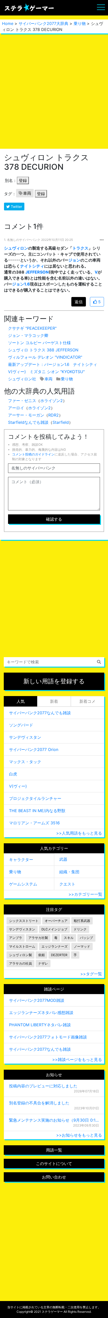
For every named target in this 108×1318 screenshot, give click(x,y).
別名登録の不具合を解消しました (39, 1102)
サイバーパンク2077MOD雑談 (36, 1000)
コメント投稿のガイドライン (33, 454)
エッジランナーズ (54, 946)
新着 (54, 701)
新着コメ (87, 701)
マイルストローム (22, 946)
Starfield (60, 422)
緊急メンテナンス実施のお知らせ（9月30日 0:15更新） (54, 1120)
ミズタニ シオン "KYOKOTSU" (57, 371)
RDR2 (53, 415)
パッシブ (86, 938)
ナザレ (43, 963)
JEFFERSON (37, 272)
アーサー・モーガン (26, 415)
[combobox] (54, 662)
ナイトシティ (32, 266)
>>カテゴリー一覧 (85, 894)
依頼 (41, 955)
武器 (63, 859)
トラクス (80, 248)
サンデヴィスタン (25, 737)
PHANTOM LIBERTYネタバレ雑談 (40, 1024)
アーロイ (16, 407)
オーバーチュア (56, 921)
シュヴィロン (16, 248)
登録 (23, 180)
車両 (27, 193)
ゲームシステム (23, 883)
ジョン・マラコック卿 (28, 335)
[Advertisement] (54, 91)
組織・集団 (69, 871)
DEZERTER (59, 955)
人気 (21, 701)
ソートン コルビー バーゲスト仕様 (39, 342)
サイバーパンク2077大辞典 (43, 23)
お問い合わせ (54, 1176)
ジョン (74, 260)
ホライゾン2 (51, 400)
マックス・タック (25, 761)
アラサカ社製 (38, 938)
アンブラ (15, 938)
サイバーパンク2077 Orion (33, 749)
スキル (69, 938)
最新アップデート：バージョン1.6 (38, 364)
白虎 (13, 773)
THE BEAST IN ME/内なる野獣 (37, 810)
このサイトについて (54, 1163)
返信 (79, 301)
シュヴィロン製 (20, 955)
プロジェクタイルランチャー (35, 798)
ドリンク (80, 929)
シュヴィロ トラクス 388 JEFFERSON (43, 349)
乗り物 (80, 23)
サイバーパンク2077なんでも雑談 (40, 712)
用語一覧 (54, 1150)
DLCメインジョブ (54, 929)
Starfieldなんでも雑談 (28, 422)
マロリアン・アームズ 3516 (34, 822)
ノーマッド (82, 946)
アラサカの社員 (20, 963)
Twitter (16, 206)
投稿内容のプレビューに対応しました (43, 1085)
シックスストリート (23, 921)
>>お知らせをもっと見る (79, 1135)
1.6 (27, 284)
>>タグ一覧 (91, 973)
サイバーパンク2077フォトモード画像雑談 (48, 1036)
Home (7, 23)
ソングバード (21, 725)
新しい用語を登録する (54, 681)
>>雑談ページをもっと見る (77, 1059)
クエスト (67, 883)
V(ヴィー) (17, 371)
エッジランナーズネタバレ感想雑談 (41, 1012)
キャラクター (21, 859)
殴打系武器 (82, 921)
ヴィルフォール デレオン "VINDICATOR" (45, 357)
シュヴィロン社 (22, 378)
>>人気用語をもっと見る (79, 833)
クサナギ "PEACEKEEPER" (32, 328)
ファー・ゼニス (22, 400)
